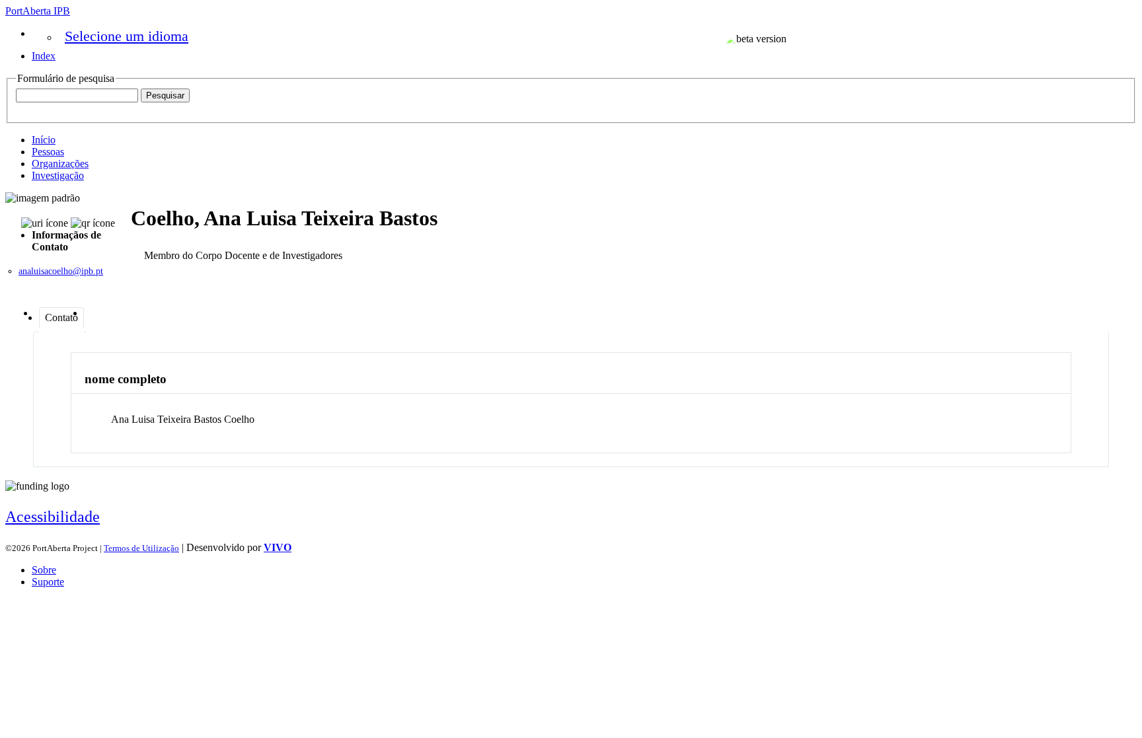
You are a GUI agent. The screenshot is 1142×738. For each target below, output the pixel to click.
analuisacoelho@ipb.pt (61, 271)
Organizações (60, 163)
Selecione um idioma (126, 36)
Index (44, 55)
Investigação (58, 175)
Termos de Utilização (141, 548)
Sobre (44, 569)
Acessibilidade (52, 516)
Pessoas (48, 151)
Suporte (48, 581)
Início (44, 139)
